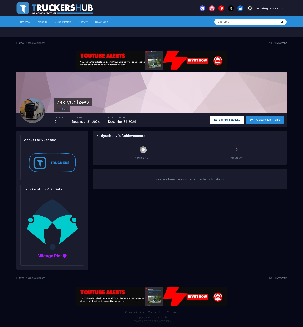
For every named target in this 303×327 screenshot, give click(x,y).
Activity (83, 21)
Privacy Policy (134, 312)
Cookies (172, 312)
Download (101, 21)
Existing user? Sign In (271, 8)
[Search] (282, 22)
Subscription (63, 21)
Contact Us (155, 312)
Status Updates (262, 21)
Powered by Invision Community (151, 320)
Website (42, 21)
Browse (25, 21)
